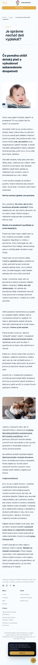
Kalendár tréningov (26, 597)
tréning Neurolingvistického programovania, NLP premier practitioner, (17, 433)
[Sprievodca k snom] (33, 660)
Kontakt (4, 604)
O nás (4, 594)
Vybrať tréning (24, 594)
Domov (4, 17)
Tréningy (5, 597)
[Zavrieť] (33, 644)
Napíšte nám (24, 600)
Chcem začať (19, 7)
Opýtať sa (22, 653)
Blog (11, 17)
